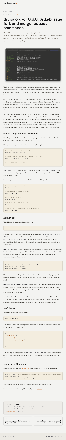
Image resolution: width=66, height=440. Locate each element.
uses (61, 3)
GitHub (39, 389)
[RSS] (62, 436)
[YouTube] (58, 436)
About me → (21, 411)
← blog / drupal (7, 11)
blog (40, 3)
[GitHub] (46, 436)
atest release (26, 368)
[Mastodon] (52, 436)
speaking (47, 3)
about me (33, 3)
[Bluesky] (49, 436)
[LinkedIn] (55, 436)
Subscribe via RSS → (11, 411)
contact (54, 3)
